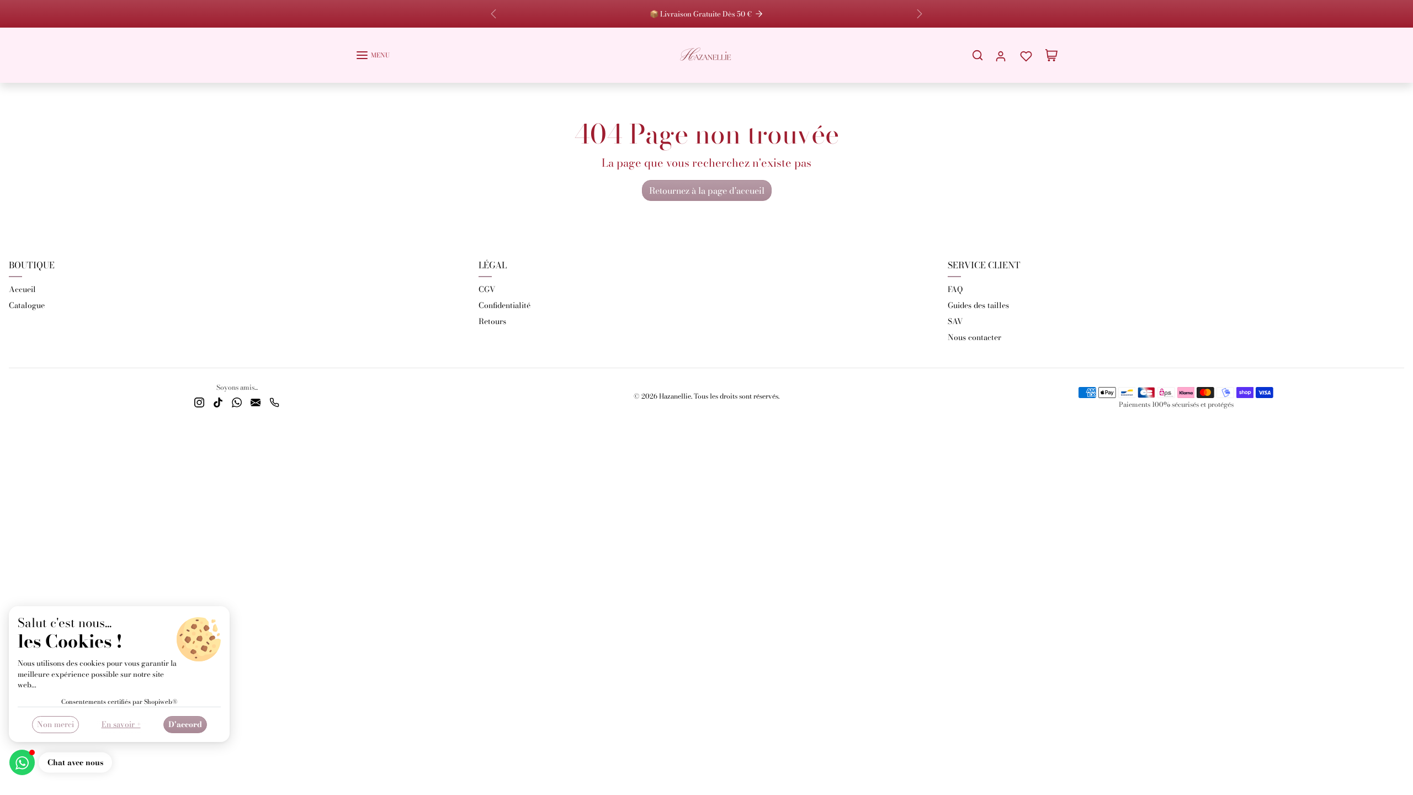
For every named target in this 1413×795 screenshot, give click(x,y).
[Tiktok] (218, 401)
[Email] (255, 401)
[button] (372, 55)
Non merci (55, 724)
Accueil (22, 289)
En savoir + (121, 724)
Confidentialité (504, 305)
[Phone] (274, 401)
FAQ (955, 289)
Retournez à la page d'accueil (706, 190)
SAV (955, 321)
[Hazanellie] (706, 53)
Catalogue (27, 305)
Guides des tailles (978, 305)
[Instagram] (199, 401)
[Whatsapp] (236, 401)
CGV (487, 289)
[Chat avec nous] (22, 762)
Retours (492, 321)
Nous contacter (974, 337)
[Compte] (1000, 55)
